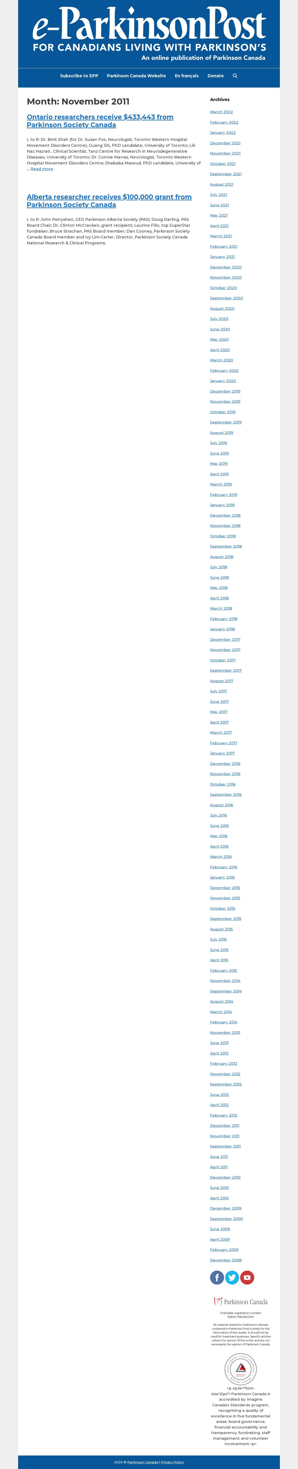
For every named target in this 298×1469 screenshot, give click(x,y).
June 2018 (219, 577)
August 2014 (221, 1001)
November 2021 (225, 153)
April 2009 (220, 1239)
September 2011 (225, 1146)
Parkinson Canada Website (136, 75)
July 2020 (219, 319)
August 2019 (221, 433)
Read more (42, 169)
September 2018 (226, 546)
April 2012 (219, 1105)
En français (187, 75)
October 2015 (222, 908)
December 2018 (225, 515)
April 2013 (219, 1053)
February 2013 (223, 1063)
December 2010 (225, 1177)
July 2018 (218, 567)
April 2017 (219, 722)
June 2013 (219, 1043)
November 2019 (225, 401)
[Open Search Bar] (235, 76)
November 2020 (225, 277)
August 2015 (221, 929)
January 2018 (222, 629)
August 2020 (222, 308)
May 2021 (219, 215)
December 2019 (225, 391)
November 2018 (225, 525)
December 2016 (225, 764)
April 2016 (219, 846)
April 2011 (219, 1167)
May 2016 (219, 836)
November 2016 (225, 774)
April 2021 (219, 226)
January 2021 (222, 257)
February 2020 (224, 370)
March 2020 (221, 360)
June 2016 (219, 826)
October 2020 (223, 288)
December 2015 (225, 888)
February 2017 (223, 743)
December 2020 (225, 267)
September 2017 (226, 670)
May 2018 (219, 588)
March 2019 (221, 484)
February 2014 (223, 1022)
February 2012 (223, 1115)
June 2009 (220, 1229)
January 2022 (223, 132)
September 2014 (226, 991)
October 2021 (223, 164)
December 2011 (224, 1125)
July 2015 (218, 939)
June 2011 (219, 1157)
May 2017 (219, 712)
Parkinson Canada (142, 1462)
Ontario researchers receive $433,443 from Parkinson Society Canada (100, 121)
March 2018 (221, 608)
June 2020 (220, 329)
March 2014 (221, 1012)
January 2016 (222, 877)
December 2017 (225, 639)
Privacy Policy (172, 1462)
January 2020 (223, 381)
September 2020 (226, 298)
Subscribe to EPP (79, 75)
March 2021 (221, 236)
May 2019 (219, 463)
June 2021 (219, 205)
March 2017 (221, 732)
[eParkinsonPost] (149, 33)
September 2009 (226, 1219)
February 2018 (223, 619)
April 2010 (219, 1198)
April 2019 (219, 474)
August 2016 (221, 805)
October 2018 (223, 536)
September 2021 (226, 174)
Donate (215, 75)
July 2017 (218, 691)
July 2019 (218, 443)
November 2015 (225, 898)
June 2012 (219, 1094)
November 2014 (225, 981)
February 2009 (224, 1250)
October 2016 (223, 784)
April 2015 (219, 960)
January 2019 (222, 505)
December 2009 (225, 1208)
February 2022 (224, 122)
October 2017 (223, 660)
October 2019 (223, 412)
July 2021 (218, 194)
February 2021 (223, 246)
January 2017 (222, 753)
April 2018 (219, 598)
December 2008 (225, 1260)
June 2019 (219, 453)
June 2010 (219, 1187)
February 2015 (223, 970)
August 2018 (221, 557)
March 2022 (221, 112)
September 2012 (226, 1084)
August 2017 (221, 681)
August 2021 (221, 184)
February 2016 (223, 867)
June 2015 (219, 950)
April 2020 (220, 350)
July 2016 (218, 815)
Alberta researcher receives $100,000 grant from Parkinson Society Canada (109, 201)
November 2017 (225, 650)
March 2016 (221, 856)
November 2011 (224, 1136)
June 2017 (219, 701)
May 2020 (219, 339)
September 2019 (226, 422)
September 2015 (225, 919)
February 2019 (223, 495)
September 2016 (226, 794)
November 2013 (225, 1032)
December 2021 (225, 143)
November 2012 (225, 1074)
